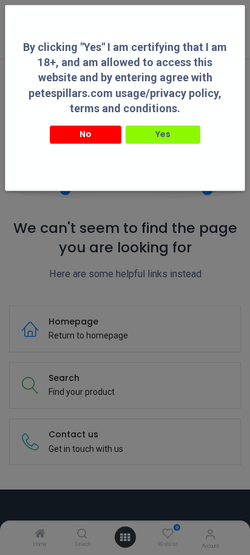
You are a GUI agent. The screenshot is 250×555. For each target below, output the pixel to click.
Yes (163, 134)
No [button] (85, 134)
